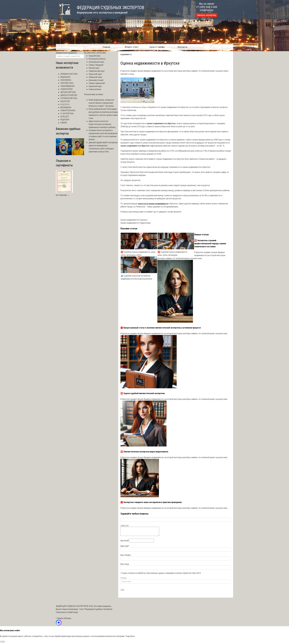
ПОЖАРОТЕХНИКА (68, 110)
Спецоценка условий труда (67, 612)
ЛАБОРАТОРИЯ (66, 89)
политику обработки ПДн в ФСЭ (188, 573)
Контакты (183, 47)
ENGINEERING (65, 107)
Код (127, 525)
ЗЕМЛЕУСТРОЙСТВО (68, 95)
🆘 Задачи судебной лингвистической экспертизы (142, 393)
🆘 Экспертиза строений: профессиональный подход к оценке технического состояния (210, 243)
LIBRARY (63, 122)
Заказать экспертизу (206, 15)
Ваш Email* (124, 540)
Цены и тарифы (157, 47)
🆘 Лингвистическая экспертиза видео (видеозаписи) (144, 451)
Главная (106, 47)
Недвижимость (126, 54)
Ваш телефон (125, 555)
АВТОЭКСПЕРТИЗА (68, 92)
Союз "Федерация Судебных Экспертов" (95, 609)
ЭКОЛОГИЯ (65, 101)
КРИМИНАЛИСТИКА (69, 74)
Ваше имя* (124, 546)
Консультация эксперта (93, 94)
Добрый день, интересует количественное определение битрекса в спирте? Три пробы (101, 103)
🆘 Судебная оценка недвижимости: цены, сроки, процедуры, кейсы (138, 253)
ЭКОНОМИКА (65, 80)
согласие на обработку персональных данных (145, 573)
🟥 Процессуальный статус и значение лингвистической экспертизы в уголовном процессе (160, 328)
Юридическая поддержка (66, 53)
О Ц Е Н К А (64, 104)
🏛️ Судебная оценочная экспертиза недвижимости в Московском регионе (136, 277)
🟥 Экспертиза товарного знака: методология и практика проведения (151, 502)
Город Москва (94, 56)
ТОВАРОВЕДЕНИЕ (67, 86)
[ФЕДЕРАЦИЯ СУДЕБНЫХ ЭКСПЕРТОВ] (63, 16)
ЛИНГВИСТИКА (66, 83)
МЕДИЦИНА (65, 77)
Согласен (2, 641)
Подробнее (130, 636)
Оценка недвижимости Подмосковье (135, 223)
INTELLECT (64, 116)
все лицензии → (62, 195)
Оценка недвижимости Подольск (133, 220)
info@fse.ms (206, 10)
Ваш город (124, 564)
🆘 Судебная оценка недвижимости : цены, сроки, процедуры (173, 253)
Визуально (123, 525)
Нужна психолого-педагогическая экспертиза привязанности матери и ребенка (102, 124)
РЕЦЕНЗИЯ (64, 119)
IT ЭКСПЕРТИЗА (67, 113)
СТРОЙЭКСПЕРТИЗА (68, 98)
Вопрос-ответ (132, 47)
